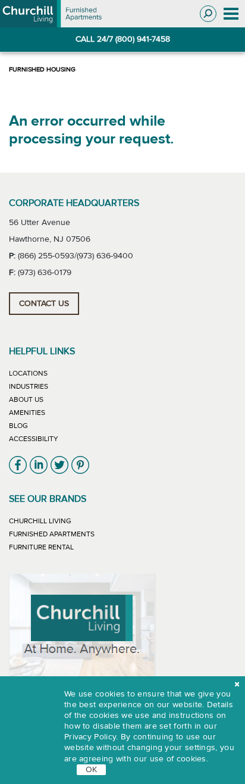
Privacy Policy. (91, 737)
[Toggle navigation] (230, 14)
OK (91, 769)
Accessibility (33, 438)
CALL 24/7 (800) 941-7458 (123, 39)
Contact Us (44, 303)
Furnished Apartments (52, 534)
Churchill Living (40, 521)
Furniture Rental (41, 547)
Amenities (27, 412)
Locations (28, 373)
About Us (26, 399)
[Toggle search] (208, 13)
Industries (28, 386)
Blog (18, 425)
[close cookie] (237, 685)
